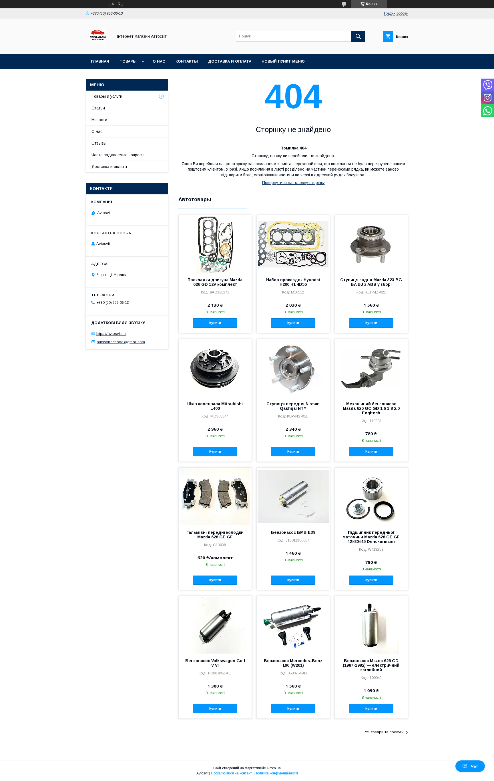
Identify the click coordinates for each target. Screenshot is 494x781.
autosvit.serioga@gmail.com (121, 341)
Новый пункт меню (283, 61)
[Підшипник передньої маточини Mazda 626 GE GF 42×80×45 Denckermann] (371, 496)
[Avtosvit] (98, 46)
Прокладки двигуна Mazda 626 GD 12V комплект (215, 282)
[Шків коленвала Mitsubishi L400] (215, 367)
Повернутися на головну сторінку (293, 182)
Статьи (98, 108)
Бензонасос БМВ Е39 (293, 532)
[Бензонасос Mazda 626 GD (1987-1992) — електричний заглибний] (371, 624)
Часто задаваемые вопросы (117, 155)
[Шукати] (358, 36)
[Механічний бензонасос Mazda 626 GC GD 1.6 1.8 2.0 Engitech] (371, 367)
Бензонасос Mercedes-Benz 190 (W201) (293, 663)
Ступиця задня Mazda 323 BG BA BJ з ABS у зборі (371, 282)
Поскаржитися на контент (231, 773)
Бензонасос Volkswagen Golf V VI (215, 663)
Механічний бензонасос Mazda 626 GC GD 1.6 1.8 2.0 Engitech (371, 408)
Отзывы (98, 143)
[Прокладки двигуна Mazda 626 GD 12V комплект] (215, 243)
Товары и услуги (106, 96)
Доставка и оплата (229, 61)
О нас (159, 61)
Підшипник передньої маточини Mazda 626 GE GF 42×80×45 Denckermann (371, 537)
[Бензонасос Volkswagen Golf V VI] (215, 624)
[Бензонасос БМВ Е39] (293, 496)
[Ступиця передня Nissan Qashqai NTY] (293, 367)
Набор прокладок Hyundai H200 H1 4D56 (293, 282)
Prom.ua (274, 768)
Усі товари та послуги (384, 732)
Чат (474, 766)
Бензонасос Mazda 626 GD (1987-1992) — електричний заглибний (371, 665)
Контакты (187, 61)
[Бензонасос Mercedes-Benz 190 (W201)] (293, 624)
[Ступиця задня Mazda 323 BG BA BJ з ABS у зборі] (371, 243)
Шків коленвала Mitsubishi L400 (215, 406)
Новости (99, 119)
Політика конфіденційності (276, 773)
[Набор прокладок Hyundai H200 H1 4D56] (293, 243)
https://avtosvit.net (111, 333)
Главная (100, 61)
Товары (128, 61)
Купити (215, 323)
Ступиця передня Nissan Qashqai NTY (293, 406)
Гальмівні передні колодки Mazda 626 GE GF (215, 534)
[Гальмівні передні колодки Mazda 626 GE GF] (215, 496)
